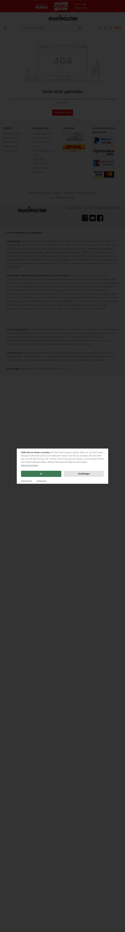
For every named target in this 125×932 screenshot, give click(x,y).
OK (41, 473)
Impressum (41, 480)
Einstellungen (84, 473)
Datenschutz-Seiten (29, 465)
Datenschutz (26, 480)
